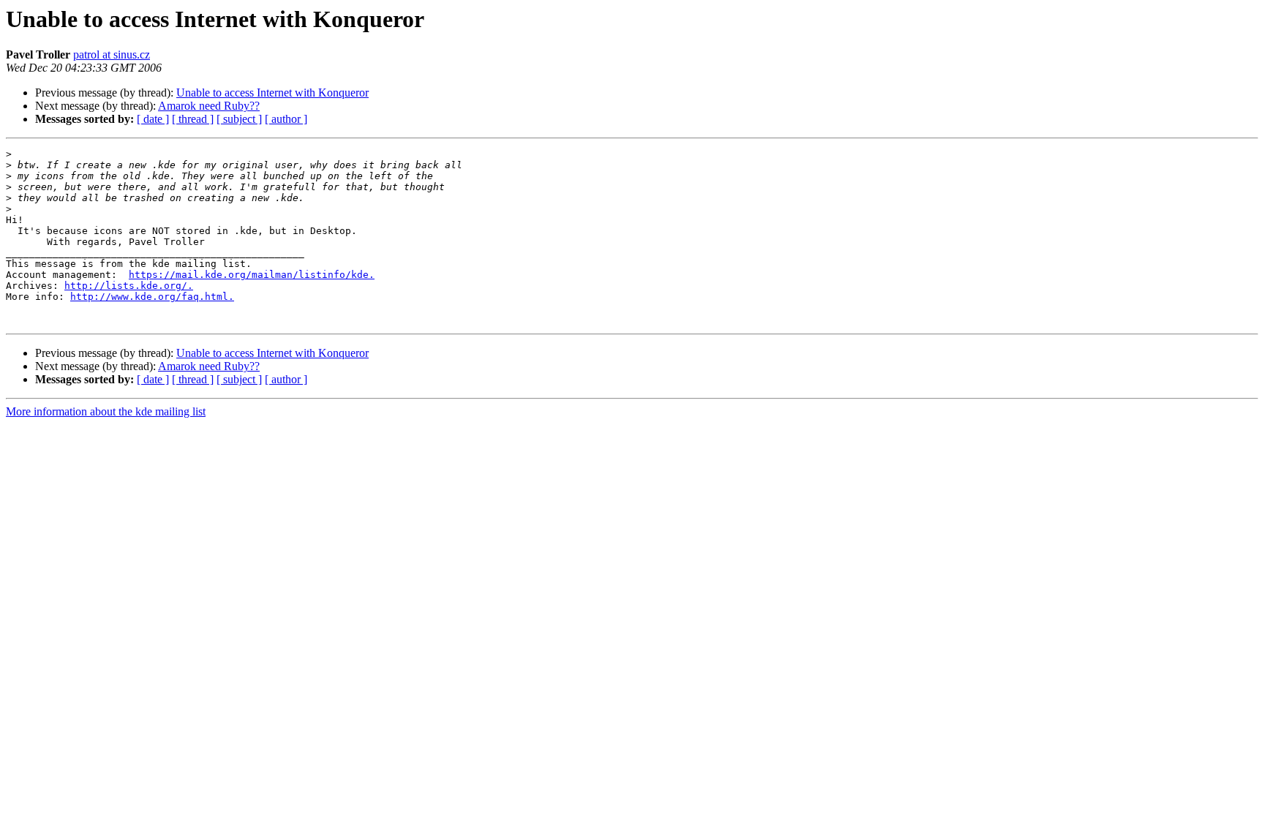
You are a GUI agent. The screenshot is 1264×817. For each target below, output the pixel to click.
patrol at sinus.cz (111, 54)
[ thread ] (193, 119)
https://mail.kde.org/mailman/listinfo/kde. (252, 274)
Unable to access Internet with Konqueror (272, 92)
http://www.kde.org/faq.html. (152, 296)
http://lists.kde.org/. (128, 285)
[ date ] (153, 119)
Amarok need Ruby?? (209, 105)
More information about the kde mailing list (106, 411)
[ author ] (286, 119)
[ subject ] (239, 119)
